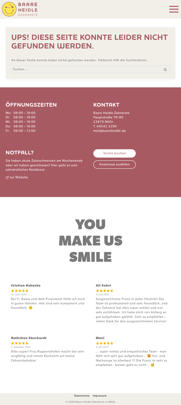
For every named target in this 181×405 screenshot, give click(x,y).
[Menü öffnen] (173, 9)
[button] (114, 153)
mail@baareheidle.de (109, 130)
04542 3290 (107, 126)
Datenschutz (82, 395)
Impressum (100, 395)
